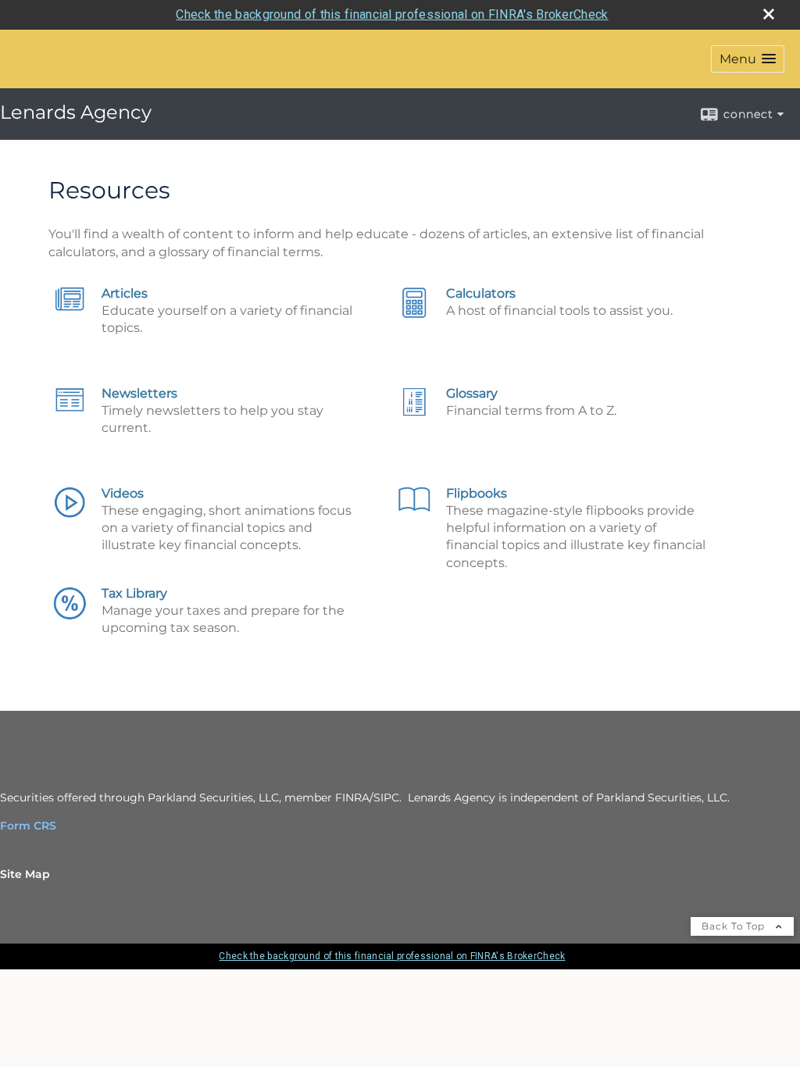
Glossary (472, 393)
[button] (747, 59)
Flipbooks (476, 493)
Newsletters (139, 393)
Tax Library (134, 593)
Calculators (481, 293)
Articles (125, 293)
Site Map (25, 874)
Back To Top (735, 926)
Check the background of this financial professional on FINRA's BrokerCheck (392, 14)
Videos (123, 493)
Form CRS (28, 826)
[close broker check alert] (768, 14)
